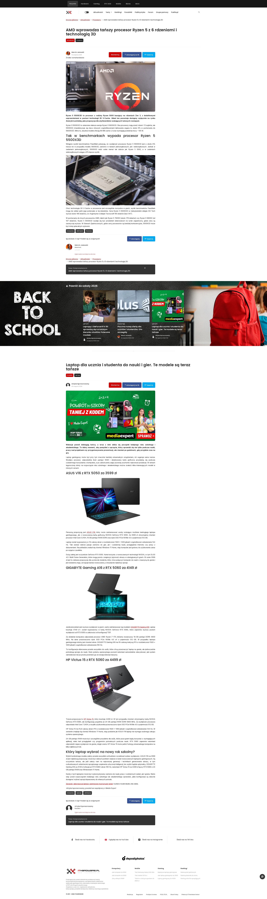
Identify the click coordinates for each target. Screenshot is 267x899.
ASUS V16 (91, 532)
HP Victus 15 (89, 719)
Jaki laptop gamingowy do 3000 (168, 875)
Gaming (96, 4)
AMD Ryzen (80, 231)
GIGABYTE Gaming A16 (140, 627)
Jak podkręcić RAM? (118, 878)
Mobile (118, 4)
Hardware (85, 4)
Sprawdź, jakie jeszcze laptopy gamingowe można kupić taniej (89, 784)
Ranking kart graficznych (188, 872)
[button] (199, 12)
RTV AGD (107, 4)
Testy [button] (108, 12)
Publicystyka (140, 12)
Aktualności (98, 12)
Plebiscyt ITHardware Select (190, 894)
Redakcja (130, 894)
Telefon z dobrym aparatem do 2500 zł (144, 880)
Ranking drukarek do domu (189, 875)
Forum (150, 12)
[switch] (87, 12)
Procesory (89, 231)
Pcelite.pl (174, 12)
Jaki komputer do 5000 (119, 875)
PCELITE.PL (163, 894)
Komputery (70, 231)
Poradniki (128, 12)
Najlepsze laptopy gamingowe (167, 872)
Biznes (128, 4)
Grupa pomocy (162, 12)
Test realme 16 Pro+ (141, 875)
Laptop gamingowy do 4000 (167, 878)
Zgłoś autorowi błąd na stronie (85, 254)
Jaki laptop (87, 793)
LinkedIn (77, 250)
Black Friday (174, 894)
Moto (137, 4)
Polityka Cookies (151, 894)
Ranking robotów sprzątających (190, 878)
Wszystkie (72, 4)
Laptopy (79, 793)
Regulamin (139, 894)
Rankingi (118, 12)
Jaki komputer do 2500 (119, 872)
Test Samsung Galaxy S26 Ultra (144, 872)
